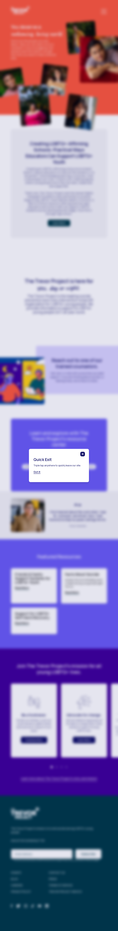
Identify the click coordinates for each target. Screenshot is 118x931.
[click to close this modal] (82, 454)
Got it (37, 471)
